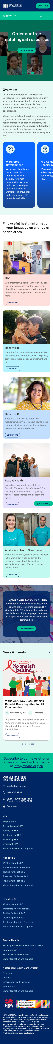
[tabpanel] (26, 50)
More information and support (18, 848)
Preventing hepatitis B (14, 881)
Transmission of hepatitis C (16, 909)
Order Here (26, 50)
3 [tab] (29, 73)
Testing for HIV (10, 830)
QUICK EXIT (42, 503)
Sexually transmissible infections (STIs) (23, 945)
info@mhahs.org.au (28, 766)
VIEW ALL (43, 652)
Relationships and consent (16, 954)
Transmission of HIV (13, 826)
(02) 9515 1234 (14, 792)
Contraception (10, 950)
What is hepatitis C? (13, 904)
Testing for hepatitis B (14, 872)
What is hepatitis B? (13, 863)
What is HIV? (9, 822)
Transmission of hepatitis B (16, 867)
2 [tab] (25, 73)
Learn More (26, 628)
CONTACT (43, 5)
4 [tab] (32, 73)
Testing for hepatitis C (14, 913)
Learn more (12, 302)
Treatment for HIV (12, 835)
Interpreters (9, 986)
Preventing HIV (10, 839)
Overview (7, 973)
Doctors (7, 977)
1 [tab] (22, 73)
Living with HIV (10, 844)
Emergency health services (16, 982)
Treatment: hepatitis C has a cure (19, 922)
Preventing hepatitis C (14, 917)
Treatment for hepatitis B (15, 876)
